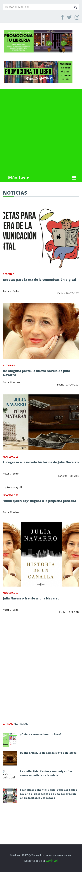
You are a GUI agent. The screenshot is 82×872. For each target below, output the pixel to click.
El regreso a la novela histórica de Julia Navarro (41, 462)
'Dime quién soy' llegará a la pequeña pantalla (39, 501)
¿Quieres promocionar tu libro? (40, 734)
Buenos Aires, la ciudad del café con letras (48, 752)
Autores (9, 365)
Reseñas (8, 274)
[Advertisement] (41, 130)
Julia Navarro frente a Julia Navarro (31, 598)
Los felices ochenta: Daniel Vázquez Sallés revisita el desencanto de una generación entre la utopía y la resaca (48, 794)
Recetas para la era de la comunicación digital (39, 279)
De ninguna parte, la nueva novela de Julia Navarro (36, 373)
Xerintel (52, 861)
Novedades (10, 457)
